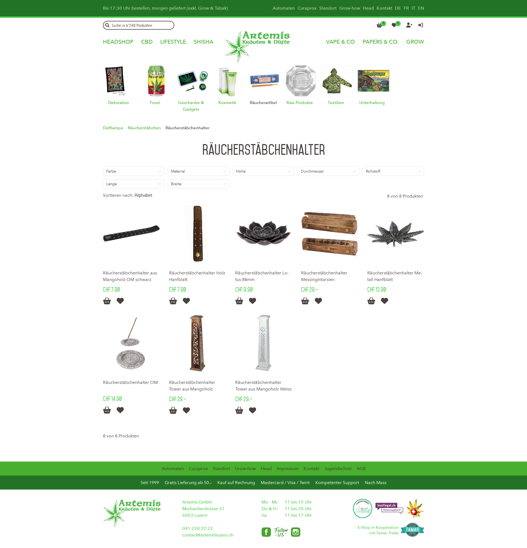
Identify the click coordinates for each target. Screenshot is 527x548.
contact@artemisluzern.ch (207, 535)
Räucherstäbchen (144, 127)
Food (155, 102)
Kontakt (384, 8)
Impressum (288, 468)
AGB (361, 468)
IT (413, 8)
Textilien (336, 102)
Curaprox (307, 8)
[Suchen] (107, 25)
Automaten (284, 8)
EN (421, 8)
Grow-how (349, 8)
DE (398, 8)
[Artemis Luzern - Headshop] (263, 39)
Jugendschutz (338, 468)
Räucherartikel (263, 102)
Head (368, 8)
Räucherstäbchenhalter (187, 127)
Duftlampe (113, 127)
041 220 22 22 (197, 528)
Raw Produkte (300, 102)
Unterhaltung (372, 102)
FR (406, 8)
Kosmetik (227, 102)
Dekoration (118, 102)
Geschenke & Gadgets (191, 106)
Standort (328, 8)
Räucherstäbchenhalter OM (130, 382)
